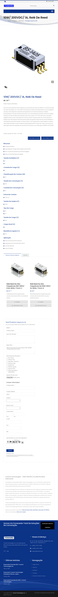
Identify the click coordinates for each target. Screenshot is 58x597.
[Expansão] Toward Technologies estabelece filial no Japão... (13, 573)
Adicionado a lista (48, 138)
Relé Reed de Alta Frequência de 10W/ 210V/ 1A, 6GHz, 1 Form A (40, 286)
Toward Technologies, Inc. (19, 592)
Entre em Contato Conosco (47, 525)
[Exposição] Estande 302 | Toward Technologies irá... (13, 565)
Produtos (35, 573)
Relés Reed (21, 20)
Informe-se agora (35, 138)
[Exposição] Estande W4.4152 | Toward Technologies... (15, 581)
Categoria (14, 20)
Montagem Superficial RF (31, 20)
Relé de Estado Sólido (27, 510)
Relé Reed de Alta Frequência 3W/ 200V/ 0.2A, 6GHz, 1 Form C (15, 286)
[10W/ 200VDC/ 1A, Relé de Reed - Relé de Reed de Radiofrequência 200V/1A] (52, 82)
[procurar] (53, 5)
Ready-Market (50, 592)
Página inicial (36, 564)
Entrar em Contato (21, 511)
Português (51, 1)
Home (9, 20)
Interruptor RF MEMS (43, 510)
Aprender (35, 570)
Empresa (35, 567)
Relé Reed (35, 510)
